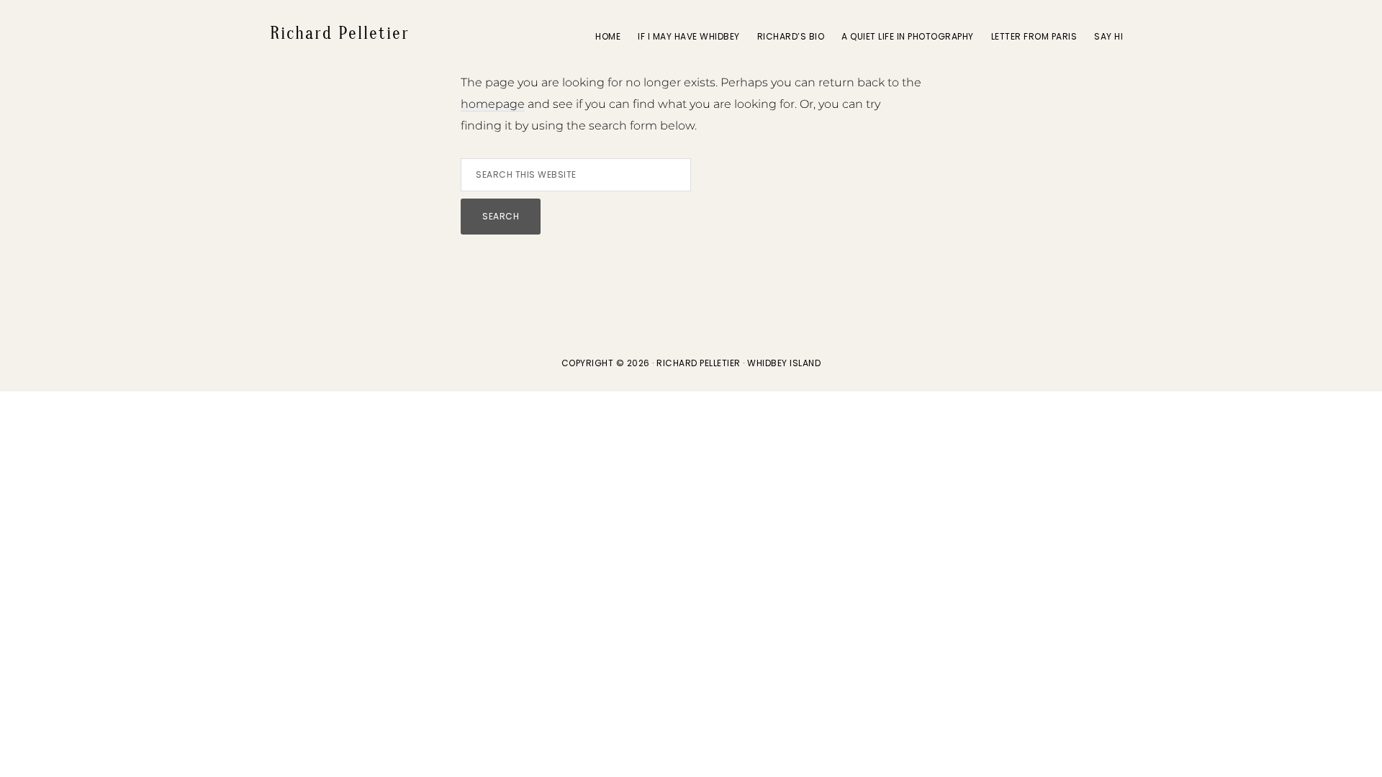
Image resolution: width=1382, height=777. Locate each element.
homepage (493, 104)
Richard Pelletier (340, 33)
